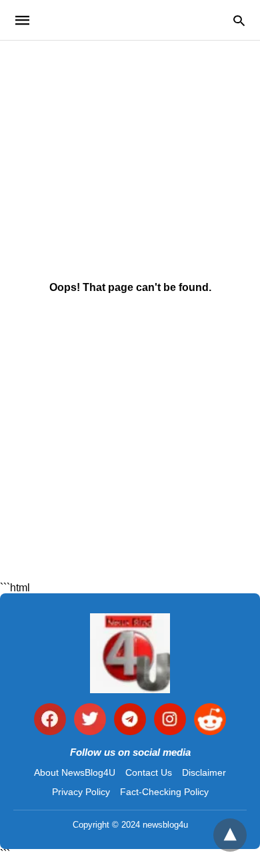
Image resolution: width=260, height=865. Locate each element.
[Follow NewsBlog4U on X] (90, 720)
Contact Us (148, 772)
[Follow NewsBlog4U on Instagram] (170, 720)
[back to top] (230, 835)
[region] (130, 153)
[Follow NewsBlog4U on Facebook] (50, 720)
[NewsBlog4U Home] (130, 653)
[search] (239, 20)
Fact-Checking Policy (164, 791)
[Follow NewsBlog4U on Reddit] (210, 720)
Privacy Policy (81, 791)
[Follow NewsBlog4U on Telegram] (130, 720)
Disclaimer (204, 772)
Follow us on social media (130, 752)
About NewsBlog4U (74, 772)
